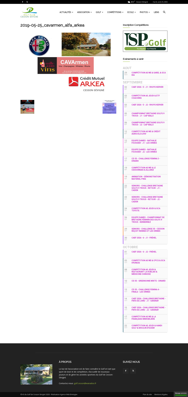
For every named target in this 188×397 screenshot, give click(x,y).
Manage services (181, 393)
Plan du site (147, 394)
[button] (164, 12)
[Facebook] (23, 2)
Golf (98, 12)
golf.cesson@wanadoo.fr (85, 383)
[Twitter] (27, 2)
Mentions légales (160, 394)
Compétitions (114, 12)
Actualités (65, 12)
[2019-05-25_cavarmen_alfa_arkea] (66, 97)
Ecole (130, 12)
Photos (144, 12)
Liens (156, 12)
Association (83, 12)
